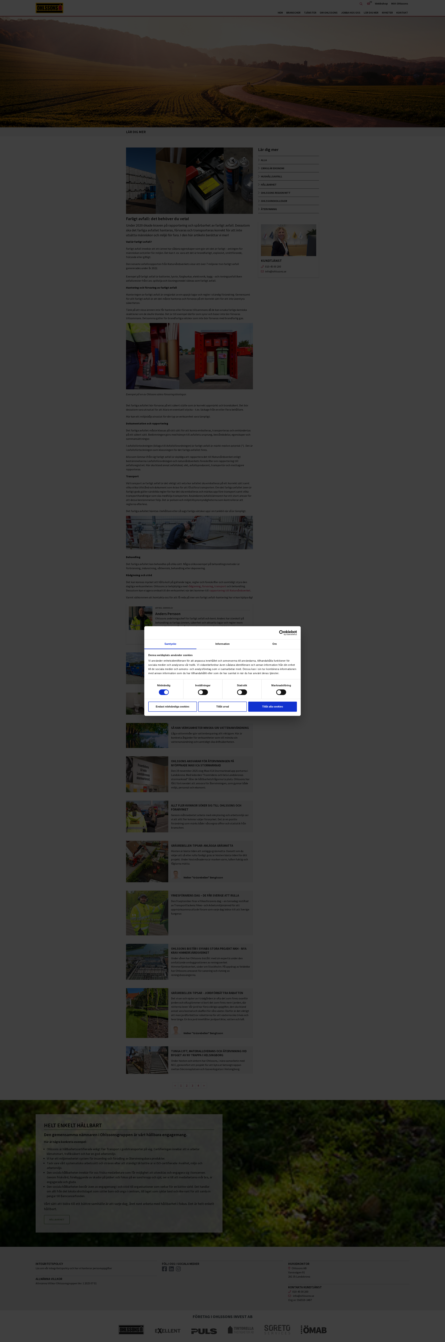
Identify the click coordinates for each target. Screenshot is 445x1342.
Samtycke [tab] (170, 643)
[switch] (203, 692)
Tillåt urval (222, 706)
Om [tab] (274, 643)
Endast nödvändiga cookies (172, 706)
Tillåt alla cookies (272, 706)
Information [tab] (222, 643)
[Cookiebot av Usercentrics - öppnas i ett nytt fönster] (281, 632)
